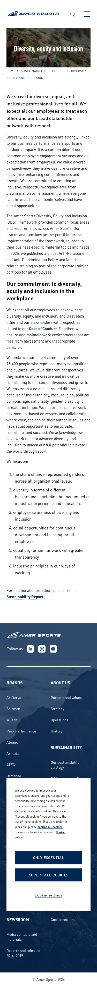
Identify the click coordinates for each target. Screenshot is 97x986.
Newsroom (17, 919)
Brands (14, 682)
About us (60, 682)
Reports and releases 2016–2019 (23, 952)
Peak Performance (21, 731)
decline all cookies (50, 827)
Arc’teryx (13, 697)
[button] (72, 15)
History (56, 731)
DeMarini (13, 776)
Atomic (12, 742)
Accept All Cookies (48, 875)
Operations (59, 720)
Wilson (11, 720)
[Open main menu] (87, 14)
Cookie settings (63, 919)
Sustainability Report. (25, 596)
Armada (12, 753)
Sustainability (33, 70)
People (58, 70)
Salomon (13, 708)
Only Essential (48, 858)
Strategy (57, 708)
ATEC (10, 764)
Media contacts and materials (21, 936)
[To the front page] (34, 14)
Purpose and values (66, 697)
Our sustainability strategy (65, 764)
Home (11, 70)
